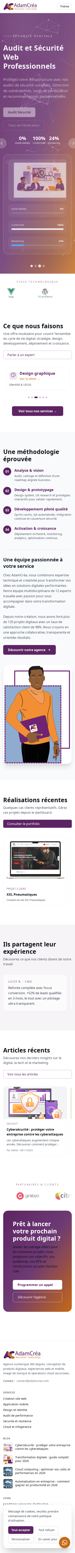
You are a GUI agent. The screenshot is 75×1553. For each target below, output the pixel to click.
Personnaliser (21, 1539)
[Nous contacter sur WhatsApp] (64, 1542)
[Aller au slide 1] (31, 266)
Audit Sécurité (19, 109)
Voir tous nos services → (37, 411)
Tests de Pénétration (23, 122)
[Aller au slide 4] (43, 266)
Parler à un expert (21, 355)
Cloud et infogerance (17, 1427)
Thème (64, 6)
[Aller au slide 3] (39, 265)
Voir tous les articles (22, 1074)
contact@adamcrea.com (33, 1381)
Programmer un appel (35, 1285)
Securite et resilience (17, 1421)
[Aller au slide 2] (35, 266)
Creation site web (15, 1398)
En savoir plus (47, 1539)
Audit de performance (18, 1415)
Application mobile (15, 1404)
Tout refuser (46, 1530)
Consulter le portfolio (23, 824)
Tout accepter (20, 1530)
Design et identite (15, 1410)
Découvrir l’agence (32, 1297)
